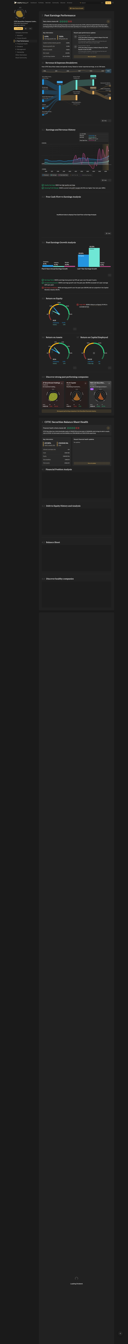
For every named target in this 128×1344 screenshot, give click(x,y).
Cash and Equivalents (62, 566)
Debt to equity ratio (49, 445)
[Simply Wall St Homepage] (21, 3)
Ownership (19, 52)
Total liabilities (47, 459)
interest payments (87, 585)
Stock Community (21, 58)
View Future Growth (77, 8)
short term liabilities (97, 507)
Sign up (108, 2)
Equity (44, 456)
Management (20, 49)
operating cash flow (83, 582)
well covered (107, 585)
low (88, 307)
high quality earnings (68, 185)
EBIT (47, 587)
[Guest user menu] (113, 2)
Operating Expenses (87, 175)
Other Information (21, 55)
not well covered (69, 582)
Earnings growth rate (50, 38)
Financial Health (21, 44)
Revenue (46, 175)
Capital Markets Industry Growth (52, 43)
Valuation (19, 35)
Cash (44, 453)
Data (105, 571)
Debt (59, 445)
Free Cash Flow (64, 175)
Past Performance (22, 41)
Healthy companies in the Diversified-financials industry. (76, 670)
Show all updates (92, 56)
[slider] (108, 71)
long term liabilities (97, 512)
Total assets (46, 463)
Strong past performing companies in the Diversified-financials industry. (76, 411)
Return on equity (47, 49)
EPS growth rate (63, 38)
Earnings (54, 175)
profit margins (75, 188)
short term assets (68, 507)
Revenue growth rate (49, 46)
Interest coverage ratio (49, 449)
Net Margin (46, 53)
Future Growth (20, 38)
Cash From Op (74, 175)
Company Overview (21, 32)
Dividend (19, 46)
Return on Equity (96, 304)
